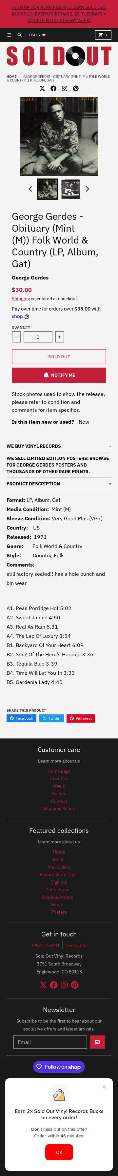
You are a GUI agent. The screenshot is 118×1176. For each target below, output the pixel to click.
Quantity (21, 327)
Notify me (63, 375)
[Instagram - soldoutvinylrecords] (64, 88)
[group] (47, 189)
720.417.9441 (45, 945)
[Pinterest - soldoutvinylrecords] (75, 88)
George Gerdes (30, 277)
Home (12, 76)
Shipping (21, 299)
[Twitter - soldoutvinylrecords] (42, 88)
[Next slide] (87, 189)
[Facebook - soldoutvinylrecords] (53, 88)
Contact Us (76, 945)
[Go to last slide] (30, 189)
